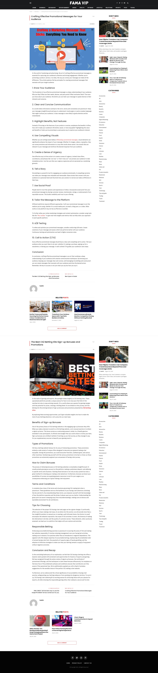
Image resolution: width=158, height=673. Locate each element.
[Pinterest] (24, 86)
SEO (100, 180)
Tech (125, 7)
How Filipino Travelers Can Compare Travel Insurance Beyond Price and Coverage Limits (113, 41)
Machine (101, 156)
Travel (132, 7)
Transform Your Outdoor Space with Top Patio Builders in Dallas (60, 316)
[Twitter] (24, 82)
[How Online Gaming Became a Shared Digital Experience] (62, 620)
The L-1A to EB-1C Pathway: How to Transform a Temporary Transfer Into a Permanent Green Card (118, 80)
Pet (100, 169)
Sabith (33, 24)
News (100, 164)
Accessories (102, 96)
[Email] (24, 99)
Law (100, 148)
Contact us (88, 663)
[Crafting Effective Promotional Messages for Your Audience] (62, 49)
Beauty (101, 106)
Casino (101, 114)
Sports (118, 7)
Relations (109, 7)
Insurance (101, 143)
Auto (100, 101)
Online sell (101, 167)
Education (101, 125)
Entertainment (64, 7)
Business (42, 7)
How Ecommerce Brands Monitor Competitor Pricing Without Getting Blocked (84, 316)
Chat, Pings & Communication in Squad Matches (83, 619)
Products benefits (103, 172)
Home (34, 7)
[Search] (127, 3)
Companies (102, 117)
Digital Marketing (103, 119)
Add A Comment (62, 328)
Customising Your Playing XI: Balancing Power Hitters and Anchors (118, 69)
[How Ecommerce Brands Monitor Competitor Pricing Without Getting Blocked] (84, 306)
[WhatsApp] (24, 95)
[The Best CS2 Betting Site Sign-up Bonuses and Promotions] (62, 374)
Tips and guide (103, 193)
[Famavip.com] (79, 3)
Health (82, 7)
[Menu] (30, 3)
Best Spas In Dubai (71, 276)
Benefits (102, 36)
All (99, 98)
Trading (101, 196)
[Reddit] (24, 90)
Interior (90, 7)
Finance (101, 133)
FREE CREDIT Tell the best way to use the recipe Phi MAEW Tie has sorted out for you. (45, 591)
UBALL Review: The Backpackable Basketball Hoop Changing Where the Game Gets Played (39, 631)
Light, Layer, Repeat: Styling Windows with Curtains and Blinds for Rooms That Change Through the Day (118, 59)
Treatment (102, 201)
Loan (100, 154)
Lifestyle (99, 7)
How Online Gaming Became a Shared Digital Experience (62, 629)
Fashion (101, 130)
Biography (52, 7)
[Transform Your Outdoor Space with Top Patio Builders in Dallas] (62, 306)
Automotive (102, 104)
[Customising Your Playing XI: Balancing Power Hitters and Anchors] (103, 70)
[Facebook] (24, 78)
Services (101, 183)
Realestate (102, 175)
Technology (102, 190)
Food (100, 135)
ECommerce (102, 122)
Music (74, 7)
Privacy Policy (77, 663)
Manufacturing (103, 159)
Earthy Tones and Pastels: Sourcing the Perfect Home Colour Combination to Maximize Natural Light (39, 317)
